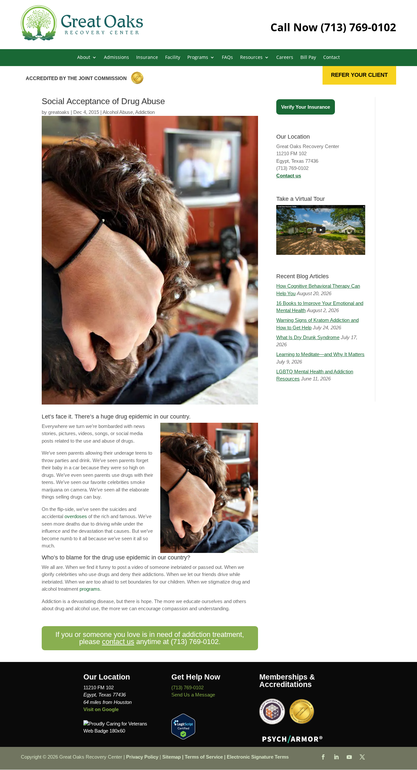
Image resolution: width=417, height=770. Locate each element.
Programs (197, 57)
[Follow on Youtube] (349, 757)
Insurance (147, 57)
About (83, 57)
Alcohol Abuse (118, 112)
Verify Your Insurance (305, 107)
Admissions (116, 57)
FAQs (227, 57)
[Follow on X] (362, 757)
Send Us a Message (193, 694)
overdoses (76, 516)
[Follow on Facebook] (323, 757)
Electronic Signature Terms (258, 757)
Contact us (288, 175)
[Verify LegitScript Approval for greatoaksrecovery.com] (183, 737)
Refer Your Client (359, 75)
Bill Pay (308, 57)
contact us (118, 642)
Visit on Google (101, 709)
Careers (284, 57)
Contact (331, 57)
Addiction (145, 112)
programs (89, 589)
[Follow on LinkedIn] (336, 757)
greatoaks (58, 112)
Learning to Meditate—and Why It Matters (320, 354)
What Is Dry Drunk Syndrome (307, 337)
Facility (172, 57)
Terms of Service (204, 757)
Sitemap (171, 757)
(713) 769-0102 (358, 27)
